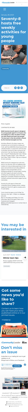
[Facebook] (18, 88)
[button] (22, 3)
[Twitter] (22, 88)
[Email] (15, 88)
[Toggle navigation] (4, 9)
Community (5, 68)
